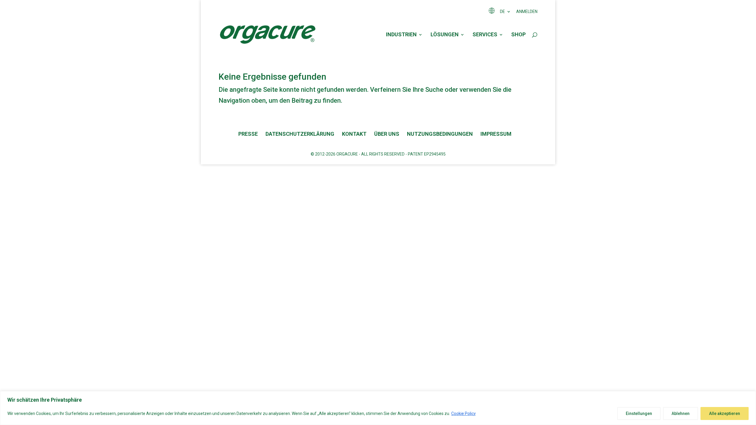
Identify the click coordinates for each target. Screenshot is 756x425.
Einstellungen (639, 413)
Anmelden (526, 11)
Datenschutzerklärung (299, 134)
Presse (248, 134)
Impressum (495, 134)
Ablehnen (681, 413)
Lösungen (445, 34)
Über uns (386, 134)
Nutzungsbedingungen (440, 134)
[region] (378, 408)
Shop (518, 34)
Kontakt (354, 134)
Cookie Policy (463, 413)
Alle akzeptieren (724, 413)
